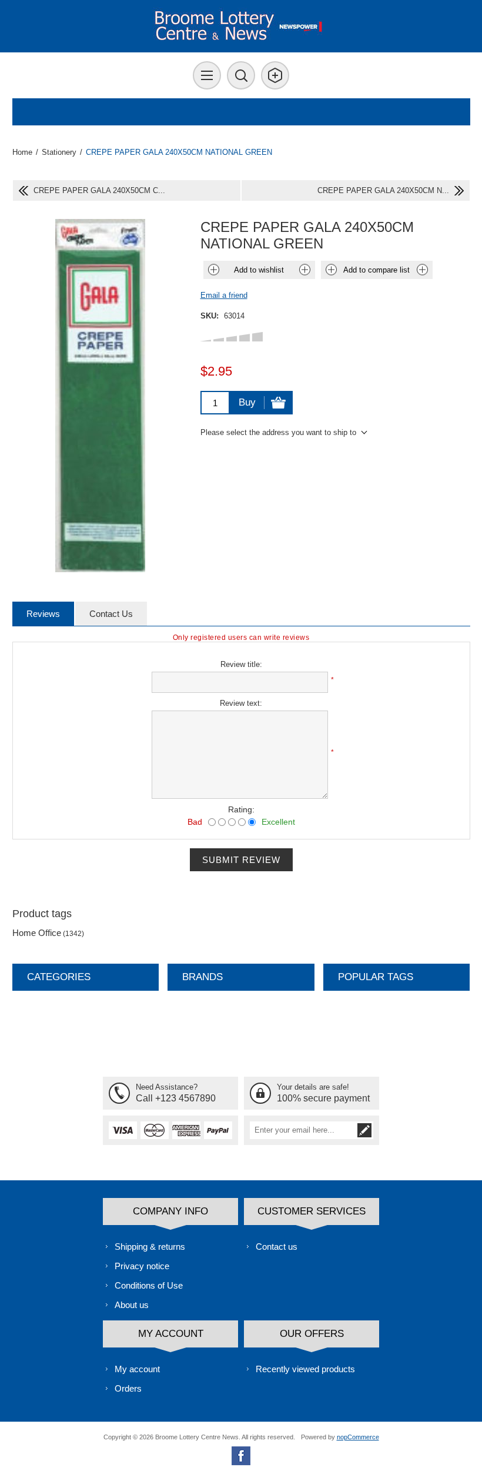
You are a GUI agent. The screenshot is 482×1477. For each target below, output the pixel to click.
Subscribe (364, 1130)
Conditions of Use (149, 1285)
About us (132, 1305)
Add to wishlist (259, 269)
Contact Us (111, 614)
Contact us (276, 1247)
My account (137, 1369)
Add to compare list (376, 269)
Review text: (241, 703)
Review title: (241, 664)
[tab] (43, 614)
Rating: (241, 809)
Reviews (43, 614)
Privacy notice (142, 1266)
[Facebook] (241, 1455)
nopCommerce (358, 1437)
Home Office (36, 933)
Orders (128, 1388)
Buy (247, 402)
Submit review (241, 860)
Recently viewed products (305, 1369)
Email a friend (223, 295)
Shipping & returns (150, 1247)
